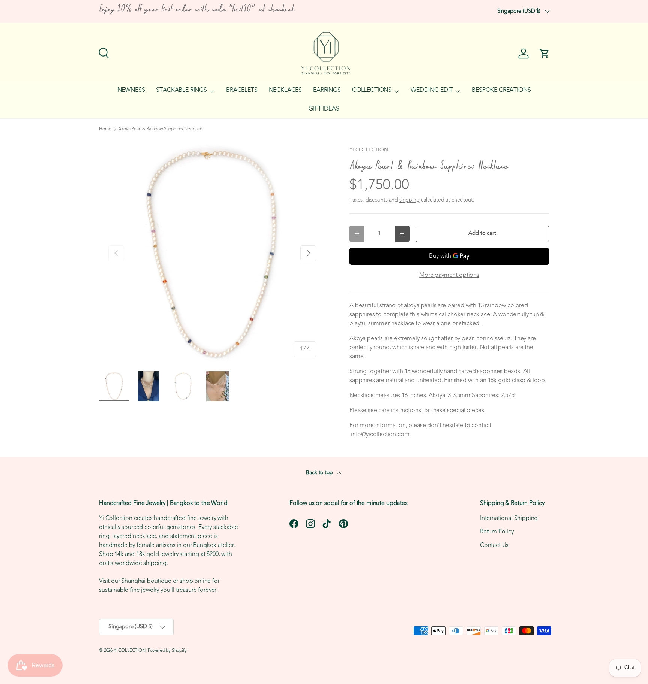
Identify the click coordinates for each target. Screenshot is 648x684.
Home (105, 129)
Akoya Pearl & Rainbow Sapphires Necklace (160, 129)
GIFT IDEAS (324, 109)
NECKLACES (285, 90)
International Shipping (509, 518)
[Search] (102, 52)
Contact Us (494, 545)
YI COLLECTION (369, 150)
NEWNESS (131, 90)
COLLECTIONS (372, 90)
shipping (409, 200)
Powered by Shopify (167, 650)
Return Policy (497, 532)
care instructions (399, 411)
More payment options (449, 275)
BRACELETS (242, 90)
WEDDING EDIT (432, 90)
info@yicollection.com (380, 435)
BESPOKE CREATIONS (501, 90)
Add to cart (482, 233)
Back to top (320, 473)
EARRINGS (327, 90)
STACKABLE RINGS (181, 90)
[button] (544, 53)
